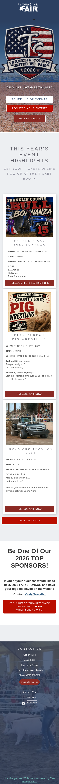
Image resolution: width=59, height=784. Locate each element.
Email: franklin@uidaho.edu (30, 670)
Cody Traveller (35, 594)
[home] (27, 7)
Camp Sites (29, 660)
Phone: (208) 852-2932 (29, 675)
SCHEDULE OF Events (29, 99)
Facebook (32, 698)
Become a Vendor (29, 665)
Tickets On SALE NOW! (29, 394)
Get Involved (29, 655)
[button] (36, 18)
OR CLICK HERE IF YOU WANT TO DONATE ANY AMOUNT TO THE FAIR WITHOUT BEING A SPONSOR (30, 606)
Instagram (32, 703)
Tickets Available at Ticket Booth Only (29, 283)
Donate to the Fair (29, 682)
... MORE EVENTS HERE (29, 521)
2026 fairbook (29, 118)
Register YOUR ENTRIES (29, 108)
